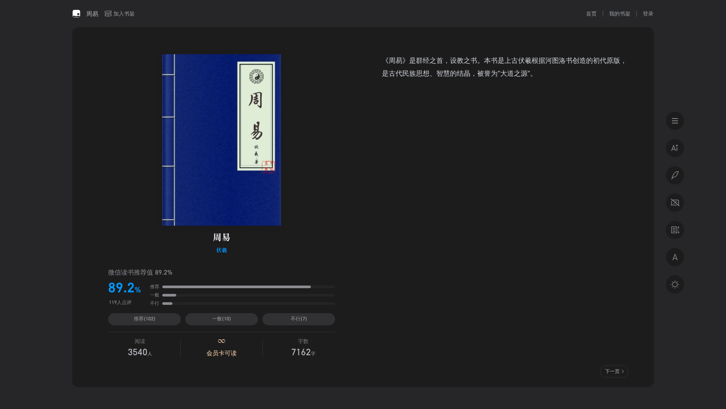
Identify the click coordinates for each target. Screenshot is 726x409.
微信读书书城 (76, 13)
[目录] (675, 121)
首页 (591, 13)
